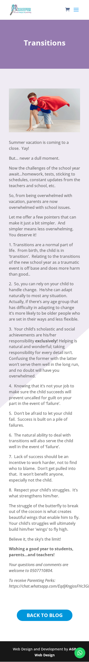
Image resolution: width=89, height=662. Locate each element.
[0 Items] (68, 10)
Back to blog (45, 615)
